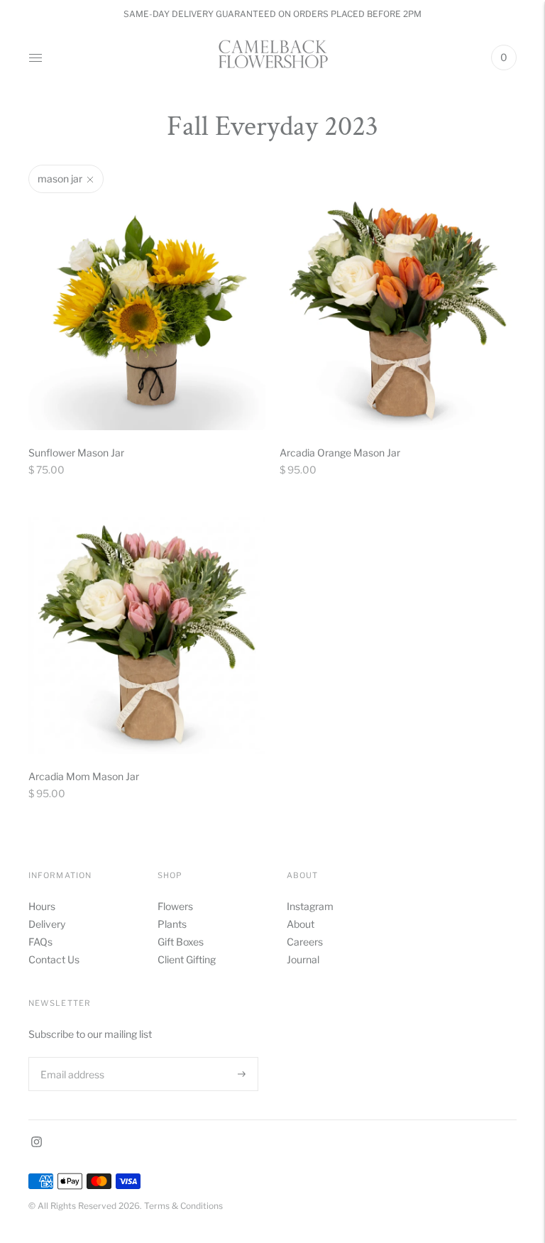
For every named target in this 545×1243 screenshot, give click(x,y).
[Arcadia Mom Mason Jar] (146, 635)
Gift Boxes (181, 942)
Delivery (46, 924)
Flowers (175, 906)
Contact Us (53, 959)
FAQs (40, 942)
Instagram (310, 906)
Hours (41, 906)
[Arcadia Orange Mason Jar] (398, 311)
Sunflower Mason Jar (76, 453)
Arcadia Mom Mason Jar (83, 776)
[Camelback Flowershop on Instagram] (36, 1143)
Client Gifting (187, 959)
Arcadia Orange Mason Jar (340, 453)
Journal (303, 959)
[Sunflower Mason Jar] (146, 311)
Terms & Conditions (183, 1205)
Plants (172, 924)
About (300, 924)
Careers (305, 942)
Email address (71, 1056)
